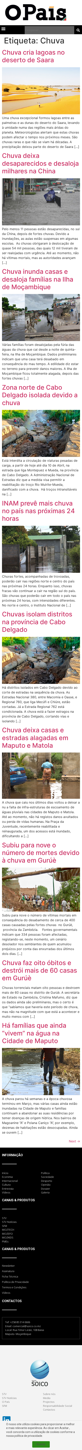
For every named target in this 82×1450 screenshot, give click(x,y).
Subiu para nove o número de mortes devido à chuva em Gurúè (40, 852)
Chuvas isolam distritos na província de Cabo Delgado (37, 621)
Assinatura (8, 1271)
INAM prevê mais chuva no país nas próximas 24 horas (38, 511)
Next (74, 1141)
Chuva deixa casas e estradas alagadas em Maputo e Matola (35, 737)
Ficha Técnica (10, 1276)
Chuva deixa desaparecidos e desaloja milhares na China (40, 163)
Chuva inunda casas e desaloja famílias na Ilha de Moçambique (37, 279)
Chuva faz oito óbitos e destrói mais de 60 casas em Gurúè (39, 970)
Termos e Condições (14, 1287)
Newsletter (8, 1265)
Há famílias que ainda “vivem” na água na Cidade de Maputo (34, 1033)
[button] (3, 28)
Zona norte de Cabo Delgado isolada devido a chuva (40, 395)
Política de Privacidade (15, 1282)
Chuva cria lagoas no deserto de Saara (33, 56)
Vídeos (6, 1292)
